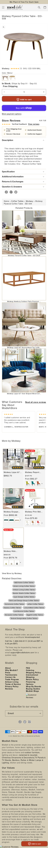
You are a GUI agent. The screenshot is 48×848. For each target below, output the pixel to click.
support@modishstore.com (22, 652)
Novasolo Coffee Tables (14, 615)
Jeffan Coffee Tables (35, 604)
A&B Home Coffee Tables (24, 582)
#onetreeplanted (32, 637)
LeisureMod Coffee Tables (34, 607)
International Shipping (32, 676)
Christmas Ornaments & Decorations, (18, 757)
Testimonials (11, 675)
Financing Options (30, 683)
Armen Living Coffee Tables (24, 586)
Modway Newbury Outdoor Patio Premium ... (24, 301)
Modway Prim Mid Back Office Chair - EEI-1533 (33, 512)
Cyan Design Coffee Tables (24, 597)
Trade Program (12, 679)
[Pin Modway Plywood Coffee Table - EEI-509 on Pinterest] (15, 192)
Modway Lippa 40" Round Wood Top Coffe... (24, 347)
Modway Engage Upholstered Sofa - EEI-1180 (12, 512)
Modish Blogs (32, 691)
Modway (6, 68)
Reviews (9, 689)
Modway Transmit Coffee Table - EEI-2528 (24, 255)
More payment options (11, 113)
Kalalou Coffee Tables (12, 607)
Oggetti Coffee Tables (34, 615)
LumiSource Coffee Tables (24, 611)
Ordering (30, 670)
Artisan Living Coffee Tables (24, 589)
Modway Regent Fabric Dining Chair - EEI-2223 (34, 472)
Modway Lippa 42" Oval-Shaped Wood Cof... (24, 393)
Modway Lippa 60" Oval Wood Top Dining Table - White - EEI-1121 (13, 472)
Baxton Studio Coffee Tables (24, 593)
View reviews (33, 124)
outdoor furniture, (32, 752)
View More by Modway (12, 573)
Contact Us (10, 677)
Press (7, 672)
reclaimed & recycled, (28, 755)
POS (22, 736)
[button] (3, 7)
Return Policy (32, 679)
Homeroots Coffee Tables (14, 604)
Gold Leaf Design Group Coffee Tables (24, 600)
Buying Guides (33, 689)
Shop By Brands (33, 686)
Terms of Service (13, 684)
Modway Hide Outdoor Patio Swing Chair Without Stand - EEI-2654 (13, 551)
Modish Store (17, 736)
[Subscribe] (40, 713)
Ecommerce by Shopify (33, 736)
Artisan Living (11, 682)
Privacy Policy (11, 686)
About (8, 668)
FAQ (28, 668)
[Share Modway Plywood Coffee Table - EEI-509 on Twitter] (10, 192)
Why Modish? (11, 670)
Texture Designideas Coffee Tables (24, 618)
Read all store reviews (35, 402)
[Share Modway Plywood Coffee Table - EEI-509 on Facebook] (5, 192)
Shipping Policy (33, 672)
